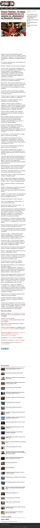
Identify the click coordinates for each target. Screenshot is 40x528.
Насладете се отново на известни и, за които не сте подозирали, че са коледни (13, 334)
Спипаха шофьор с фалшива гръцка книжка (14, 407)
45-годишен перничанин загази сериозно (13, 402)
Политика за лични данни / (31, 11)
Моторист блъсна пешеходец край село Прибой (14, 372)
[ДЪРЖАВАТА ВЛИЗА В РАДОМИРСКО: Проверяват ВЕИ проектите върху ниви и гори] (3, 384)
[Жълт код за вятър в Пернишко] (3, 464)
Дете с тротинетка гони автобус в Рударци (13, 387)
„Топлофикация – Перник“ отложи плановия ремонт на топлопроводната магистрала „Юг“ (16, 417)
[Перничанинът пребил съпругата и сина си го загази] (3, 423)
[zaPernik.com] (7, 6)
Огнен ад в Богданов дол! (10, 467)
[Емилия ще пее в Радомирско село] (3, 494)
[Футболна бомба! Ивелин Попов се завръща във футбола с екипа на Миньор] (3, 513)
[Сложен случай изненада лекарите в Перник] (3, 448)
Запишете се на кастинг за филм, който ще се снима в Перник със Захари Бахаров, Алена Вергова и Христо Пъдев (15, 488)
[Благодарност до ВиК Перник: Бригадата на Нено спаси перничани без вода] (3, 508)
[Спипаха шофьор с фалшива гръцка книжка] (3, 409)
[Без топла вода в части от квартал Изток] (3, 498)
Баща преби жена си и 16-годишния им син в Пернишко (16, 477)
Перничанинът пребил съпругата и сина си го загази (15, 421)
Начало (2, 8)
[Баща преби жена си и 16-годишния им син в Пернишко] (3, 479)
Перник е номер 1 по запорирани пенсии (13, 501)
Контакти (28, 12)
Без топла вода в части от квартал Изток (13, 497)
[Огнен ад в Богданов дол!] (3, 469)
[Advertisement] (13, 44)
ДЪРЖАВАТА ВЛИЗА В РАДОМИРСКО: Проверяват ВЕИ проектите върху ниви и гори (15, 383)
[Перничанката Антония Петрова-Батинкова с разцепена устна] (3, 443)
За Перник (6, 8)
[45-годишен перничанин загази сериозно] (3, 404)
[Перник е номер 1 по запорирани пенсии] (3, 503)
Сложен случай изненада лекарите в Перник (14, 446)
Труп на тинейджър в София (32, 14)
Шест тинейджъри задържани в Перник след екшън (15, 482)
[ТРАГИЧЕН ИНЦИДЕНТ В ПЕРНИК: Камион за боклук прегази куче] (3, 428)
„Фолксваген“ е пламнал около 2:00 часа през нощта (15, 397)
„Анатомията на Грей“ (17, 313)
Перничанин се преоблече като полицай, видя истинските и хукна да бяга (14, 432)
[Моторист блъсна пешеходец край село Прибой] (3, 374)
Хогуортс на (19, 340)
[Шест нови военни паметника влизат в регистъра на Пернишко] (3, 414)
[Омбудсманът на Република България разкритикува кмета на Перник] (3, 379)
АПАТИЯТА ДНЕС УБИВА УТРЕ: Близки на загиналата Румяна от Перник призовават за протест (15, 368)
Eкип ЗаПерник (12, 379)
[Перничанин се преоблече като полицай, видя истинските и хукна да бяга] (3, 433)
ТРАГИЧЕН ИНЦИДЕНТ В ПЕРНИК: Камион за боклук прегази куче (15, 427)
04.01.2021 (3, 20)
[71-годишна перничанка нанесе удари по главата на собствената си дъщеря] (3, 473)
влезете (6, 521)
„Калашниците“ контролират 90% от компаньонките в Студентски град (32, 17)
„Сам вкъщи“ (7, 325)
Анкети (2, 524)
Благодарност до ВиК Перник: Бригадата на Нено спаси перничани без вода (15, 507)
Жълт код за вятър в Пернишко (11, 462)
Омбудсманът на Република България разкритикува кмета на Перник (15, 378)
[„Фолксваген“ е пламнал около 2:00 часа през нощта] (3, 399)
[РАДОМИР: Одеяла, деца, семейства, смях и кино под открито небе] (3, 438)
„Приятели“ (5, 319)
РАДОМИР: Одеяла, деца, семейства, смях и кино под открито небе (15, 437)
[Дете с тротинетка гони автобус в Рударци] (3, 389)
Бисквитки (7, 524)
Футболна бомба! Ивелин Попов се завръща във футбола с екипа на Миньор (14, 512)
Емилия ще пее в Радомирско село (12, 492)
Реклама (15, 8)
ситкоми (10, 337)
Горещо (11, 8)
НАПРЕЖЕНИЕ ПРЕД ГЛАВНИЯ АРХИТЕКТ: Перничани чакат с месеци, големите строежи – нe (15, 393)
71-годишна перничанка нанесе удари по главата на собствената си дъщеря (15, 473)
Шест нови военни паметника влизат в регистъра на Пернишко (15, 412)
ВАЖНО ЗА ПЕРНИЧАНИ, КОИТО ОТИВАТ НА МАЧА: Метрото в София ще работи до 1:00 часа (15, 458)
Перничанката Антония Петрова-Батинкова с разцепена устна (16, 442)
